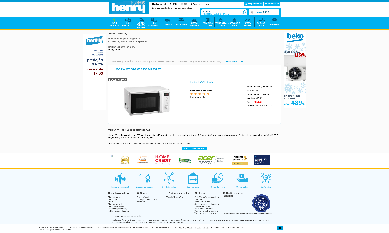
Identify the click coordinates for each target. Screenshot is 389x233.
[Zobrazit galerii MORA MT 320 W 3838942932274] (147, 123)
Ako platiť (112, 202)
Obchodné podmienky (117, 208)
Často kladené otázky (163, 8)
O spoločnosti (143, 197)
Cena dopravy (114, 199)
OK (280, 228)
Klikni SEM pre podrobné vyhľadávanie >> (218, 14)
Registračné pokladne (203, 208)
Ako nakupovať (114, 197)
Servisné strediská (116, 206)
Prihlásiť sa (273, 4)
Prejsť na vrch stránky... (195, 148)
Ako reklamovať (115, 204)
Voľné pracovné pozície (147, 199)
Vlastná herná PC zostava (206, 211)
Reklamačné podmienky (118, 211)
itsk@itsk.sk (114, 49)
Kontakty (141, 202)
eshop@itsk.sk (160, 4)
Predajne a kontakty (201, 4)
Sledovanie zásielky (185, 8)
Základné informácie (174, 197)
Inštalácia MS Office (203, 202)
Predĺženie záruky (202, 206)
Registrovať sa (255, 4)
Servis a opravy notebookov (206, 204)
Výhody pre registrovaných (206, 213)
